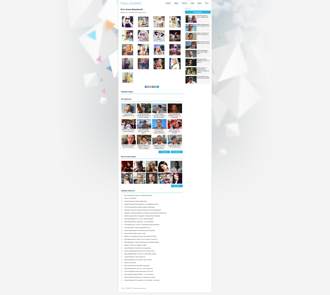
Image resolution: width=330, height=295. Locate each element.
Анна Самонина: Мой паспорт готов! (134, 233)
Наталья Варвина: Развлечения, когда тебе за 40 (138, 271)
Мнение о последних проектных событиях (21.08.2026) (140, 236)
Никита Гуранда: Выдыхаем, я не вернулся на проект (140, 277)
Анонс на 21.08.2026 (130, 262)
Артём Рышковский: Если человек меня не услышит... (140, 230)
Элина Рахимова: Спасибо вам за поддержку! (137, 248)
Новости (184, 3)
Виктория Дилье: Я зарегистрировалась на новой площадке (141, 242)
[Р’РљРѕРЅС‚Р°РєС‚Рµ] (146, 87)
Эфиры (176, 3)
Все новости (176, 152)
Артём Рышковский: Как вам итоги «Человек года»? (139, 251)
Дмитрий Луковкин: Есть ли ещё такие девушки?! (138, 219)
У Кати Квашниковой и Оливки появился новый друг (139, 207)
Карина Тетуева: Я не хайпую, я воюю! (135, 245)
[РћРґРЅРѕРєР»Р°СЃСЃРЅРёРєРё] (148, 87)
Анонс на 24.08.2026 (130, 198)
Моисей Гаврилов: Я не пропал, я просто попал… (138, 260)
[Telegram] (151, 87)
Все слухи (164, 152)
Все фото (177, 186)
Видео (200, 3)
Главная (168, 3)
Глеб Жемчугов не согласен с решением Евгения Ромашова (141, 224)
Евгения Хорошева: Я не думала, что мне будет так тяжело (142, 280)
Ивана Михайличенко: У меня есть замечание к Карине (140, 254)
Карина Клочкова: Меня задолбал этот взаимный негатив (141, 204)
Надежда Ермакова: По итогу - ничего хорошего (138, 268)
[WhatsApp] (155, 87)
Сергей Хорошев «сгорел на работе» (134, 257)
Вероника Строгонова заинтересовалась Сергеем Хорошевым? (142, 210)
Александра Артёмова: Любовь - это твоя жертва (139, 274)
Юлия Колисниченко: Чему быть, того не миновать (139, 222)
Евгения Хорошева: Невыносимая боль (135, 201)
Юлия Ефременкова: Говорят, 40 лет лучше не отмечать (140, 239)
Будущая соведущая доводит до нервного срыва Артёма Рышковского (145, 213)
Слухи (192, 3)
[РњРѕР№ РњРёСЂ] (158, 87)
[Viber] (153, 87)
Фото (206, 3)
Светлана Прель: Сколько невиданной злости (137, 227)
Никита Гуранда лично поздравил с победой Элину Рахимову (142, 216)
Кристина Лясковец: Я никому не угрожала (136, 265)
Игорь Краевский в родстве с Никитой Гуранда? (138, 195)
